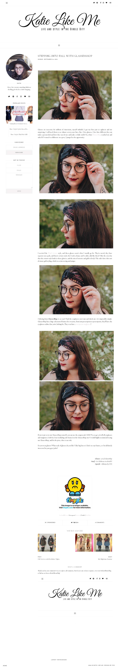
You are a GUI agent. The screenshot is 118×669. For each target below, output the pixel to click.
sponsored (51, 522)
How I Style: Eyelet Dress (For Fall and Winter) (20, 129)
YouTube (88, 515)
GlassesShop (97, 135)
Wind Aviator (52, 253)
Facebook (61, 515)
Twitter (67, 515)
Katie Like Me (98, 665)
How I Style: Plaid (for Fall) (19, 134)
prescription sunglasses (83, 324)
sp (45, 522)
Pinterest (77, 515)
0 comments (99, 522)
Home (5, 665)
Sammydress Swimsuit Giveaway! (19, 123)
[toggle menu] (7, 3)
